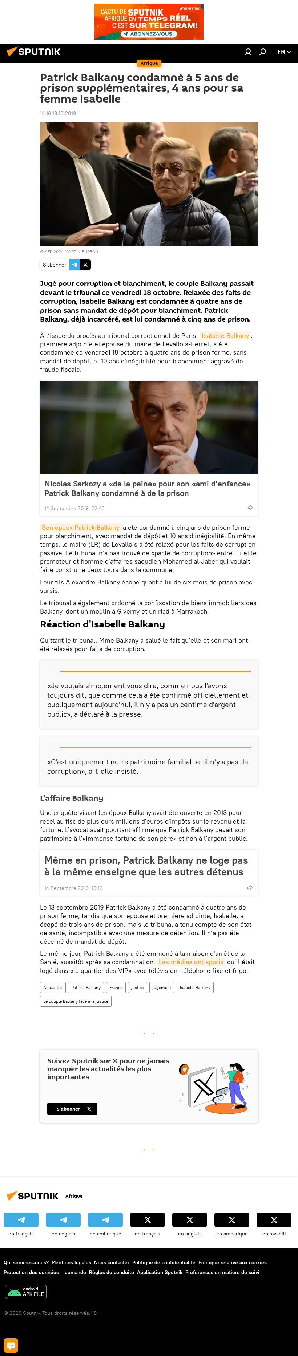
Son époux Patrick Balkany (80, 527)
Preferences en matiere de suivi (222, 1272)
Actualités (53, 987)
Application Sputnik (159, 1272)
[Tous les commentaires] (11, 1345)
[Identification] (248, 51)
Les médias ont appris (191, 962)
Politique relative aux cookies (232, 1262)
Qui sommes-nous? (26, 1262)
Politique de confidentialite (164, 1262)
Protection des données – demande (45, 1272)
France (115, 987)
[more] (249, 507)
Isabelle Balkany (225, 335)
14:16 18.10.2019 (58, 113)
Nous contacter (111, 1262)
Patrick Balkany (86, 987)
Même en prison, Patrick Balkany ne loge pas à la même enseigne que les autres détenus (146, 866)
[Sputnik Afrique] (36, 58)
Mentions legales (71, 1262)
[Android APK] (26, 1293)
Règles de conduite (111, 1272)
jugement (162, 987)
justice (137, 987)
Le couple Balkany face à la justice (75, 1001)
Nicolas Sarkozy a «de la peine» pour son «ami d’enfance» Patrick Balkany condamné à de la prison (147, 488)
